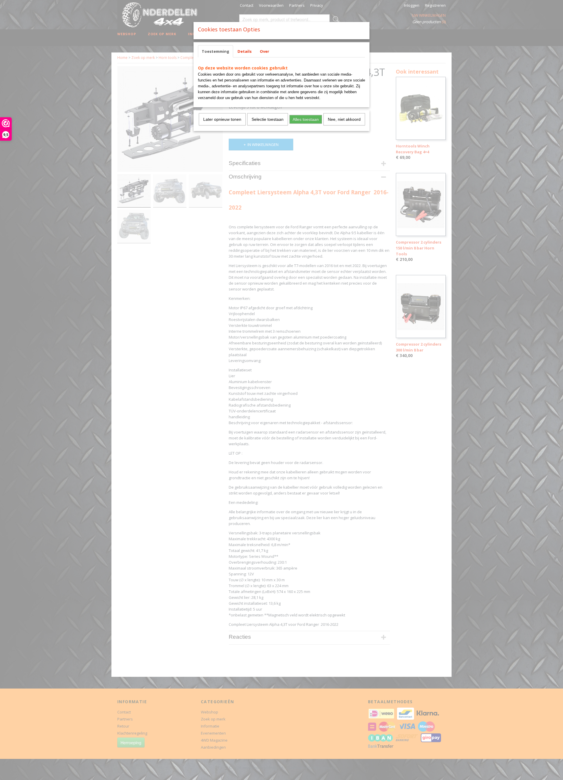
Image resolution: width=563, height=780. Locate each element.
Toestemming (215, 51)
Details (245, 51)
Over (264, 51)
